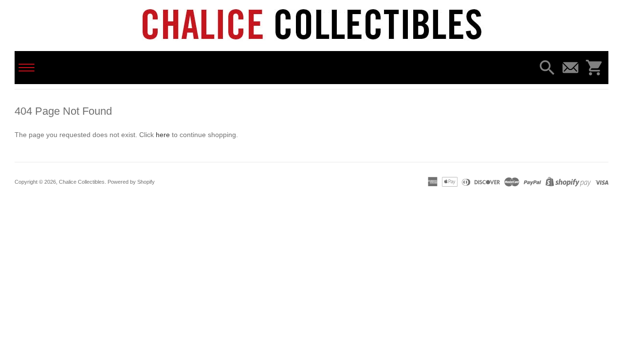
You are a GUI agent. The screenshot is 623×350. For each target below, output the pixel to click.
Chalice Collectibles (82, 182)
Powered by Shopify (131, 182)
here (163, 135)
